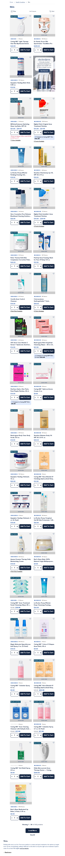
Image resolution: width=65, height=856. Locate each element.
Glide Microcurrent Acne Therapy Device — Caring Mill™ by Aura (42, 769)
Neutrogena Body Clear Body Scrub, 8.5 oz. (20, 436)
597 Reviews (21, 296)
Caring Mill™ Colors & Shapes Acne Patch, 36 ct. (44, 645)
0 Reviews (20, 724)
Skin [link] (29, 2)
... (7, 852)
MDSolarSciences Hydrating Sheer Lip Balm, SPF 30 (19, 125)
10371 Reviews (45, 255)
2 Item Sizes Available (16, 311)
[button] (21, 25)
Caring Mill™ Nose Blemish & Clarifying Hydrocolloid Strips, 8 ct (44, 478)
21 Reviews (44, 765)
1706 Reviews (21, 80)
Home (11, 2)
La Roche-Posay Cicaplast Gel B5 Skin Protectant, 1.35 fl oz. (44, 519)
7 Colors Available (15, 140)
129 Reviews (21, 386)
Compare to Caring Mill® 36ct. (20, 402)
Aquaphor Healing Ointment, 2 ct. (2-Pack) (20, 519)
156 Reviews (21, 255)
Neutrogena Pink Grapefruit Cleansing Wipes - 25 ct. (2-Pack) (43, 344)
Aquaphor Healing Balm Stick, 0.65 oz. (20, 84)
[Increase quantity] (17, 50)
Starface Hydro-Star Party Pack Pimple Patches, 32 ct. (19, 390)
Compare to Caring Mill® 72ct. (44, 138)
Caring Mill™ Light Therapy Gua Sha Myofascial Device (19, 42)
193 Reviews (44, 600)
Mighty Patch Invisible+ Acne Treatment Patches (43, 215)
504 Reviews (44, 515)
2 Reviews (44, 474)
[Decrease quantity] (12, 50)
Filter (14, 11)
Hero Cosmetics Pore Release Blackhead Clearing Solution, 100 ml (20, 215)
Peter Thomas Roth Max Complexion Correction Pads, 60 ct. (20, 259)
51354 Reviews (21, 806)
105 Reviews (44, 340)
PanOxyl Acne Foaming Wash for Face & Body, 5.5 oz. (43, 259)
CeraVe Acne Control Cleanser (17, 300)
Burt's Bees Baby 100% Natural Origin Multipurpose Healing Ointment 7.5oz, (43, 560)
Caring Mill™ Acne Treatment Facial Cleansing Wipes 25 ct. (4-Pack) (20, 604)
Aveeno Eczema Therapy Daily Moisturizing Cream (20, 560)
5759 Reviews (45, 121)
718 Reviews (21, 121)
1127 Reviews (44, 556)
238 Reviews (44, 296)
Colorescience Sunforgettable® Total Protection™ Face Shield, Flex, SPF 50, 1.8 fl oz (44, 300)
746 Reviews (21, 211)
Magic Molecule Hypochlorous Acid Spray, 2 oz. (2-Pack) (20, 645)
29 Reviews (44, 386)
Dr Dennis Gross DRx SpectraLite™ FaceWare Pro (43, 42)
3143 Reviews (21, 556)
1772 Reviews (44, 211)
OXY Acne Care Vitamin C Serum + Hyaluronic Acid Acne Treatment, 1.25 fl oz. (20, 344)
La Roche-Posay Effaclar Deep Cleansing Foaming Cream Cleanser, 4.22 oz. (42, 604)
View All (32, 835)
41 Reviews (20, 515)
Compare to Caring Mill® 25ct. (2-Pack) (44, 356)
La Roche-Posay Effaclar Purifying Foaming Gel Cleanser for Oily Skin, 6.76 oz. (19, 174)
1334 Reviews (44, 38)
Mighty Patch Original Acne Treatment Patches (43, 125)
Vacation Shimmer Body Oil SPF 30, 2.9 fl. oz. (43, 436)
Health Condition (20, 2)
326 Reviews (21, 170)
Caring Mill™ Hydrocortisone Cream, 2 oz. (43, 390)
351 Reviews (44, 432)
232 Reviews (44, 170)
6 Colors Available (39, 311)
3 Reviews (20, 38)
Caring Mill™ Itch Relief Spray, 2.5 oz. (20, 769)
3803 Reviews (21, 641)
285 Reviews (21, 340)
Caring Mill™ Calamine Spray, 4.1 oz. (20, 686)
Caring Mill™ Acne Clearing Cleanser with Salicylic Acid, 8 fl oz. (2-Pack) (20, 728)
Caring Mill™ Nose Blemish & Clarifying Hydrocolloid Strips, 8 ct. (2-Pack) (44, 687)
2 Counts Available (39, 141)
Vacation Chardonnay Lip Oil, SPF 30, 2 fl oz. (43, 174)
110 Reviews (20, 600)
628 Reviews (21, 432)
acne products (24, 848)
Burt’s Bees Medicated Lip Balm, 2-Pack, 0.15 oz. (19, 810)
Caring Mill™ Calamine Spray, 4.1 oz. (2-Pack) (43, 728)
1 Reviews (44, 724)
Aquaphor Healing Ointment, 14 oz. (19, 478)
